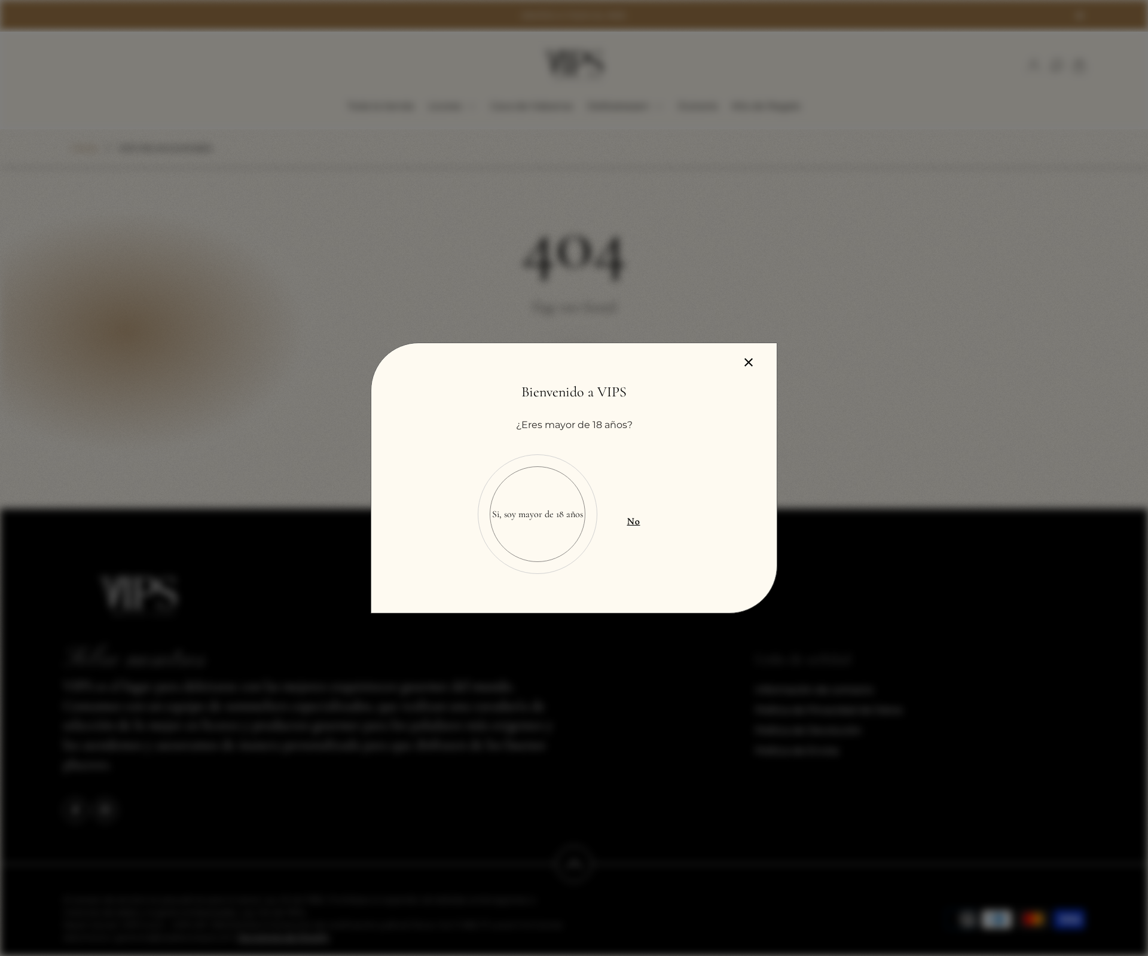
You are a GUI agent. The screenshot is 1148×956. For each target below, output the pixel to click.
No (633, 521)
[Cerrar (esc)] (748, 362)
